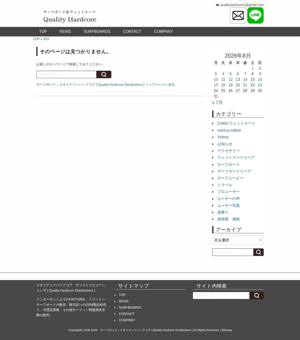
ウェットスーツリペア (236, 157)
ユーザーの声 (228, 199)
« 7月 (217, 102)
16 (260, 79)
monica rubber (229, 130)
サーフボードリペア (234, 171)
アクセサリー (228, 151)
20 (238, 85)
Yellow (223, 137)
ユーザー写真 (228, 205)
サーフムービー (230, 178)
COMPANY (163, 31)
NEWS (65, 31)
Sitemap (226, 330)
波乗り (223, 212)
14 (245, 79)
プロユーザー (228, 192)
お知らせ (224, 144)
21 (245, 85)
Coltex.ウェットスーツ (236, 123)
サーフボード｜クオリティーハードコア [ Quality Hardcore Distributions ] (146, 330)
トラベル (224, 185)
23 (260, 85)
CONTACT (132, 31)
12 (231, 79)
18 (223, 85)
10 (216, 79)
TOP (43, 31)
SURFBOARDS (97, 31)
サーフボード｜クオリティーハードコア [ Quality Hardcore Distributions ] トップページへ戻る (105, 84)
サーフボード (228, 164)
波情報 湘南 (228, 219)
